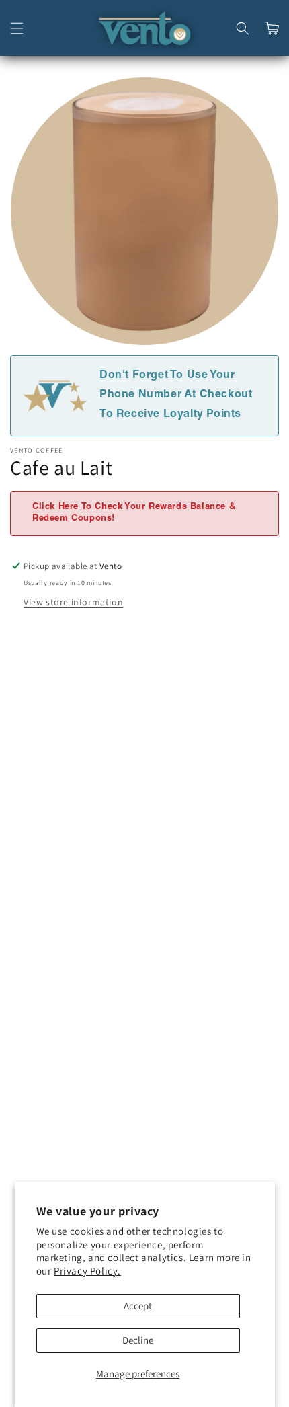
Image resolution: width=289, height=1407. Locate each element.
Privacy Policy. (87, 1270)
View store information (73, 602)
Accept (138, 1305)
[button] (17, 28)
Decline (137, 1340)
